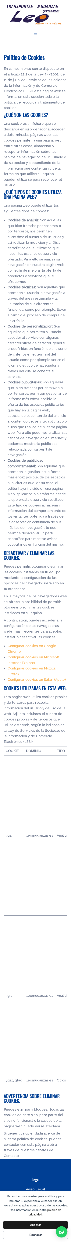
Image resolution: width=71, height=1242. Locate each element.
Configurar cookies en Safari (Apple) (37, 680)
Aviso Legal (35, 1189)
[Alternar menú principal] (35, 34)
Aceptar (35, 1225)
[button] (61, 1231)
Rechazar (35, 1235)
